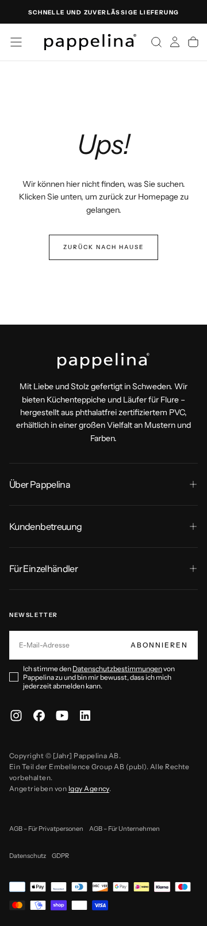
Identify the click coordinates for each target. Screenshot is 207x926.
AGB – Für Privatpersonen (46, 829)
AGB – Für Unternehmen (124, 829)
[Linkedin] (85, 715)
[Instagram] (16, 715)
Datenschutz (27, 856)
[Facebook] (39, 715)
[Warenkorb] (193, 42)
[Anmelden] (175, 42)
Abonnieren (159, 645)
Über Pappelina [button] (39, 484)
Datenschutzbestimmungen (117, 668)
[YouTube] (62, 715)
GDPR (60, 856)
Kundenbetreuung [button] (45, 526)
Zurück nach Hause (103, 247)
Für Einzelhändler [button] (43, 568)
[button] (16, 42)
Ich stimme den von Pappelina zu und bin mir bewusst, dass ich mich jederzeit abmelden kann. (99, 677)
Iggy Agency (88, 788)
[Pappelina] (103, 361)
